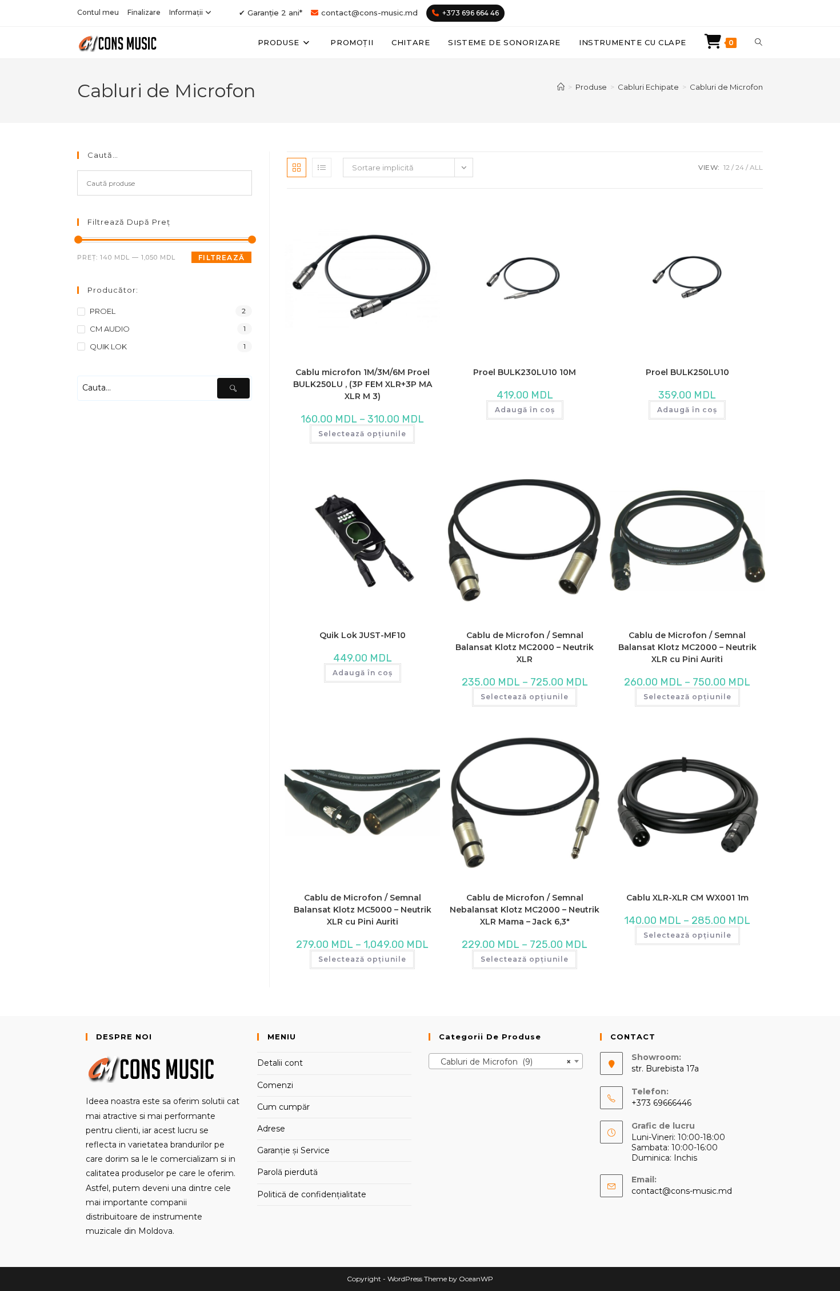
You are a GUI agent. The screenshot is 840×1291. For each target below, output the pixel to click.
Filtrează (221, 257)
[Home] (561, 86)
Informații (186, 12)
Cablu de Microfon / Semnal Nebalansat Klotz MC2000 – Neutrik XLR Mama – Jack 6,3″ (524, 909)
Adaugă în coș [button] (525, 409)
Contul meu (98, 12)
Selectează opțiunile (362, 433)
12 (726, 167)
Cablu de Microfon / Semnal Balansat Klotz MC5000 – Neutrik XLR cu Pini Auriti (362, 909)
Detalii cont (280, 1063)
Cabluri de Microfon (726, 86)
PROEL (102, 311)
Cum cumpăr (283, 1107)
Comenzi (275, 1085)
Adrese (271, 1128)
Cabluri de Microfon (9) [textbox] (502, 1062)
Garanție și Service (293, 1150)
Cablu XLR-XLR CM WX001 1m (687, 897)
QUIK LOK (108, 346)
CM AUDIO (110, 328)
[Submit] (233, 388)
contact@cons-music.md (369, 12)
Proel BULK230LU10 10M (524, 372)
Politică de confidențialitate (311, 1194)
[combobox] (506, 1061)
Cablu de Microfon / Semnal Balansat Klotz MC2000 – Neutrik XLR (524, 647)
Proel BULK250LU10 (687, 372)
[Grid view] (296, 167)
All (756, 167)
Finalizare (144, 12)
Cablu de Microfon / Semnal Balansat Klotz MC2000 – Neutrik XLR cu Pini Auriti (687, 647)
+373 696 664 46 (470, 13)
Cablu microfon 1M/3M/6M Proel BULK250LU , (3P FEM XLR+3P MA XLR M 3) (362, 384)
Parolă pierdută (287, 1172)
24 (739, 167)
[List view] (321, 167)
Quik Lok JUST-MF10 (362, 635)
